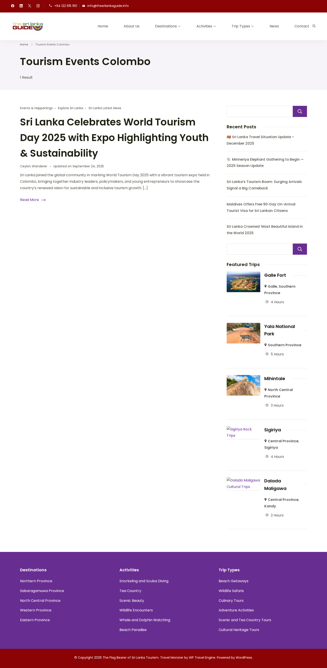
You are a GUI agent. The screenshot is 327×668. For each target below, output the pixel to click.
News (274, 26)
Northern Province (36, 581)
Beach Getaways (233, 581)
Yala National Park (279, 330)
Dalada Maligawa (275, 484)
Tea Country (130, 590)
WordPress (244, 657)
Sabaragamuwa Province (42, 590)
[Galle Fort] (243, 274)
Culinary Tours (231, 600)
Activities (204, 26)
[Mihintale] (243, 378)
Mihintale (274, 378)
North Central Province (40, 600)
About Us (131, 26)
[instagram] (38, 6)
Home (103, 26)
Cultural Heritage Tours (239, 629)
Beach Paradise (133, 629)
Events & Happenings (36, 108)
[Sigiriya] (243, 429)
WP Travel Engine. (202, 657)
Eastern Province (35, 620)
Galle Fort (275, 275)
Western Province (35, 610)
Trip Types (241, 26)
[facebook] (12, 6)
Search (300, 111)
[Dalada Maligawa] (243, 480)
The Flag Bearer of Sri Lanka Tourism (131, 657)
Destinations (166, 26)
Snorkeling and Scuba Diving (143, 581)
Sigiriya (272, 430)
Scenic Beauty (131, 600)
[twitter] (29, 6)
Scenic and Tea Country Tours (245, 620)
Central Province (283, 441)
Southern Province (284, 345)
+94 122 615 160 (65, 6)
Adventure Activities (236, 610)
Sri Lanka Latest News (105, 108)
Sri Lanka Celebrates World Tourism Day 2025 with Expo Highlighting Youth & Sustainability (114, 137)
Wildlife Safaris (231, 590)
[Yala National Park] (243, 325)
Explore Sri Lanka (70, 108)
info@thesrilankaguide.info (108, 6)
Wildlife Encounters (136, 610)
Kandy (270, 506)
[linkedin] (21, 6)
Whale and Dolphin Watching (144, 620)
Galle (272, 286)
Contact (302, 26)
